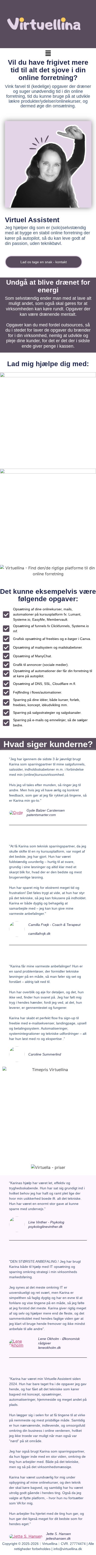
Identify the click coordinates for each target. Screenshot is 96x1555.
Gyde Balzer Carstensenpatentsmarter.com (46, 812)
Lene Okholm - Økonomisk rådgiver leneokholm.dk (59, 1343)
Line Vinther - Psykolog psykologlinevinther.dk (46, 1224)
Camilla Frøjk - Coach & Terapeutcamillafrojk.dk (54, 929)
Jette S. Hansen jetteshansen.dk (58, 1536)
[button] (48, 53)
